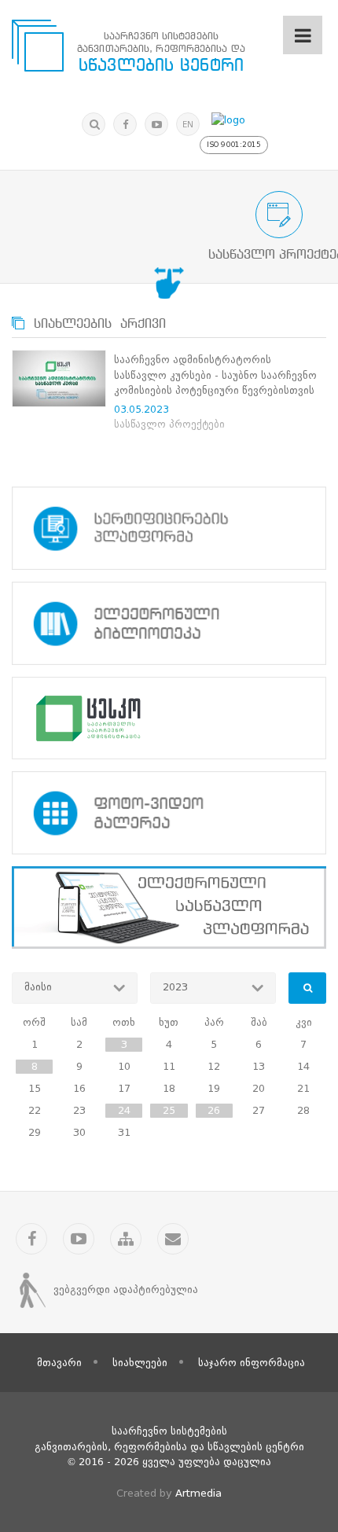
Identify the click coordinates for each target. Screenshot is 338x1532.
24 (124, 1110)
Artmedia (198, 1493)
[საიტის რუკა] (125, 1239)
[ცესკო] (169, 718)
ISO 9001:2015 (234, 144)
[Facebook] (125, 124)
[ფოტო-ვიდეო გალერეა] (169, 812)
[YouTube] (156, 124)
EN (187, 124)
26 (214, 1110)
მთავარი (59, 1362)
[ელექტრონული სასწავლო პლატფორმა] (169, 908)
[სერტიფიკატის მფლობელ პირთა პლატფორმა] (169, 528)
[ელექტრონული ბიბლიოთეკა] (169, 623)
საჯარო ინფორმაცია (251, 1362)
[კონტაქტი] (173, 1239)
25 (169, 1110)
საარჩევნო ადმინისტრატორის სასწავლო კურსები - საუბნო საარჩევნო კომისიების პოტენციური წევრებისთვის (215, 375)
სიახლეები (139, 1362)
